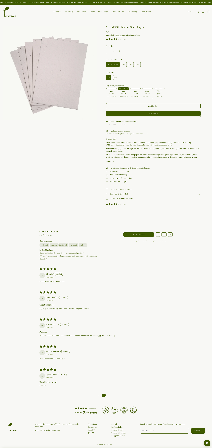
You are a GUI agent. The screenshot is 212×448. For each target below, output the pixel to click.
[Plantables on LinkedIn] (93, 433)
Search (114, 424)
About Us (91, 430)
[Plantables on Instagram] (89, 433)
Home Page (92, 424)
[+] (119, 51)
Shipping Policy (118, 436)
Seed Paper (146, 12)
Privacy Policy (117, 430)
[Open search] (157, 234)
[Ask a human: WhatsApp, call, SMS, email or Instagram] (207, 443)
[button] (203, 11)
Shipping (119, 35)
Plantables (108, 444)
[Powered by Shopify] (197, 11)
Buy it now (153, 113)
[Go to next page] (113, 395)
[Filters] (164, 234)
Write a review (138, 234)
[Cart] (208, 11)
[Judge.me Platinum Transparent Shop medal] (105, 410)
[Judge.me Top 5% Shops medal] (133, 410)
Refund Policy (117, 427)
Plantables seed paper (150, 142)
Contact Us (92, 427)
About (189, 12)
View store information (117, 124)
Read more (110, 161)
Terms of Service (118, 433)
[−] (108, 51)
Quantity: (110, 46)
